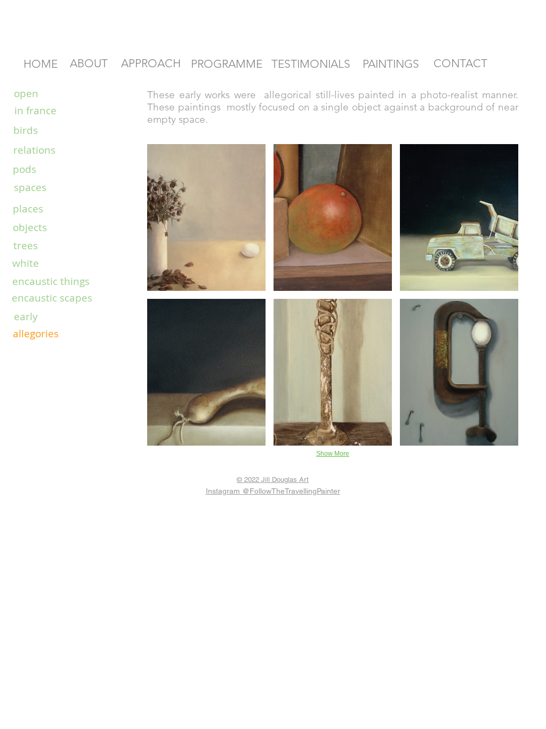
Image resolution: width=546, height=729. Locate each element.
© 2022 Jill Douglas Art (273, 480)
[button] (206, 217)
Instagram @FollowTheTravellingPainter (273, 491)
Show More (332, 453)
